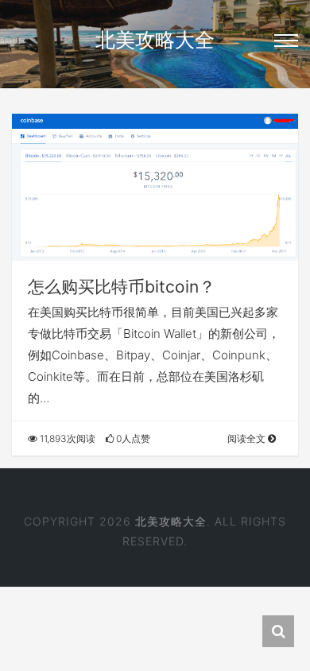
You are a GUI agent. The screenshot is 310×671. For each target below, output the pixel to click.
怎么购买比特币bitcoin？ (121, 287)
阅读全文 (247, 438)
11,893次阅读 (66, 438)
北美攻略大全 (155, 40)
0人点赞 (132, 438)
